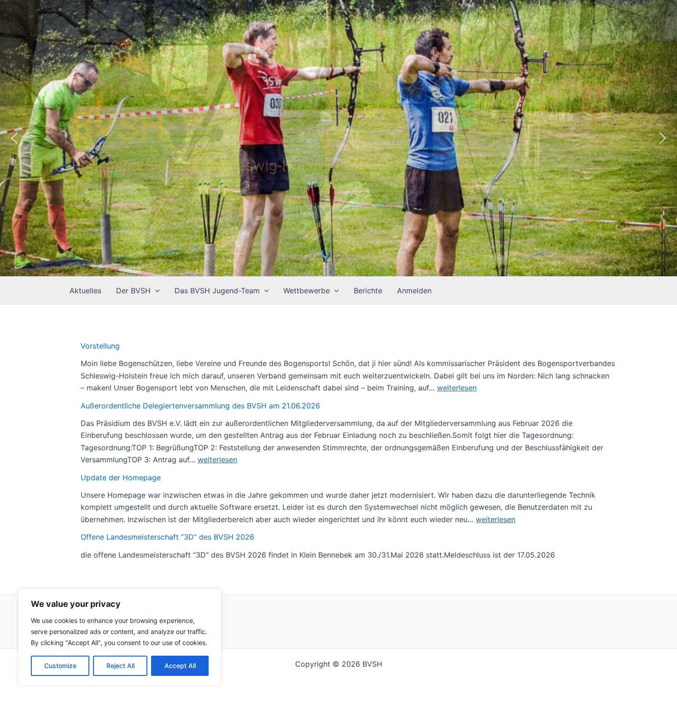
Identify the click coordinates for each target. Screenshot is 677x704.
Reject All (120, 665)
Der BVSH (133, 290)
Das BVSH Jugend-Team (217, 290)
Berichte (368, 290)
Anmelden (414, 290)
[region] (119, 637)
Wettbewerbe (306, 290)
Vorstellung (100, 345)
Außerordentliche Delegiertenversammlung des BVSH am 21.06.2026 (200, 405)
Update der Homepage (121, 477)
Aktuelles (85, 290)
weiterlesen (457, 387)
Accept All (180, 665)
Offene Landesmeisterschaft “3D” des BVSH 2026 (167, 536)
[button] (14, 138)
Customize (60, 665)
